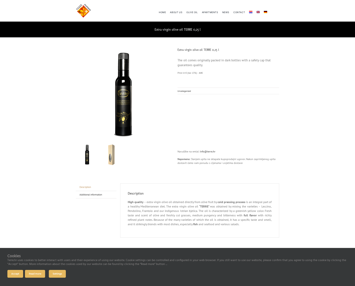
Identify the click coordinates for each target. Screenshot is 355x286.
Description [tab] (85, 187)
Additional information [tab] (91, 194)
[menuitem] (250, 10)
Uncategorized (184, 91)
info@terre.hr (207, 151)
